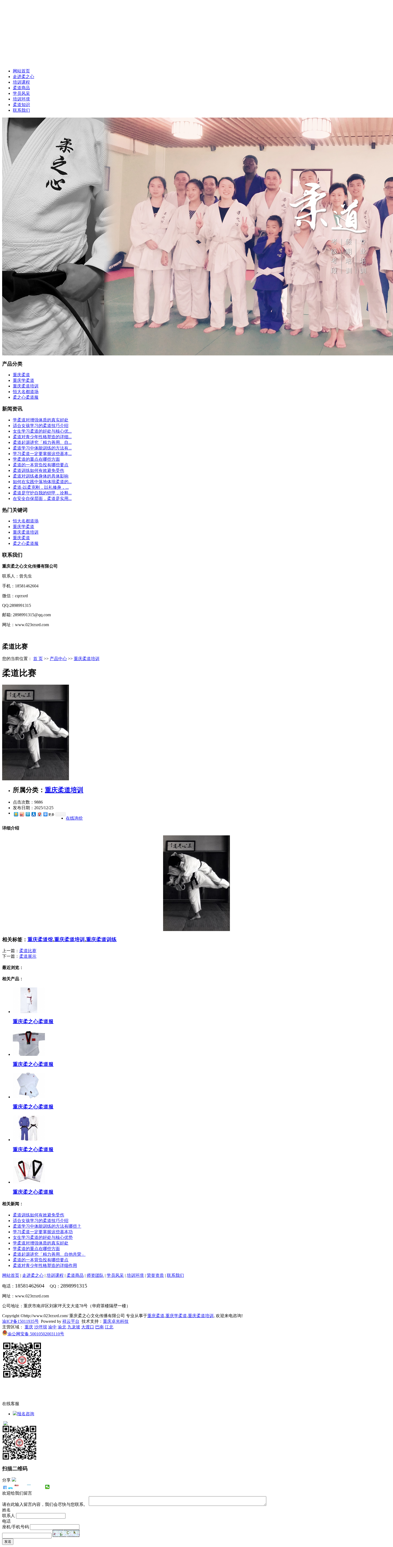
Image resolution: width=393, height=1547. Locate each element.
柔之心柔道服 (25, 397)
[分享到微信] (47, 1487)
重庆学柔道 (23, 380)
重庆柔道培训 (25, 386)
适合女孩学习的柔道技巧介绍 (40, 425)
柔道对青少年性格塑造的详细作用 (45, 1265)
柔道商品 (21, 88)
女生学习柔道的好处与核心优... (42, 431)
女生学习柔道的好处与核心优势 (43, 1237)
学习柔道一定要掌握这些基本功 (43, 1232)
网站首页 (21, 71)
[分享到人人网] (33, 814)
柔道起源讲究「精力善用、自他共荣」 (49, 1254)
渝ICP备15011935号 (20, 1321)
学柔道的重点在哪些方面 (36, 459)
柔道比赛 (27, 950)
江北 (109, 1327)
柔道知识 (21, 104)
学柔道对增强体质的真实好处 (40, 420)
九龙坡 (73, 1327)
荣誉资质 (155, 1275)
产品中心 (58, 658)
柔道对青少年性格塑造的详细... (42, 437)
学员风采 (21, 93)
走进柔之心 (23, 76)
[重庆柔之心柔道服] (29, 1011)
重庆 (29, 1327)
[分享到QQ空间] (16, 814)
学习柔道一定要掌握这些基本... (42, 453)
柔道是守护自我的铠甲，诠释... (42, 493)
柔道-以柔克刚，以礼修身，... (41, 487)
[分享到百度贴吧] (35, 1487)
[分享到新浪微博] (22, 814)
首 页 (38, 658)
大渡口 (87, 1327)
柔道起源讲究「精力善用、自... (42, 442)
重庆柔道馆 (40, 939)
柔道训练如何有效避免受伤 (38, 470)
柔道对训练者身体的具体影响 (40, 476)
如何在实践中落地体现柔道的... (42, 481)
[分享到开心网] (29, 1487)
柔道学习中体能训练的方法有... (42, 448)
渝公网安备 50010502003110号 (35, 1334)
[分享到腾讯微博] (27, 814)
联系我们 (21, 110)
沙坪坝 (40, 1327)
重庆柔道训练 (101, 939)
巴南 (99, 1327)
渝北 (62, 1327)
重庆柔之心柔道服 (33, 1021)
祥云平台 (70, 1321)
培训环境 (21, 99)
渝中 (52, 1327)
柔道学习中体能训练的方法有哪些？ (47, 1226)
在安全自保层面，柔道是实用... (42, 498)
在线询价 (74, 818)
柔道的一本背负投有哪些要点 (40, 465)
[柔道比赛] (35, 779)
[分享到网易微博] (39, 814)
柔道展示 (27, 956)
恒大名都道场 (25, 391)
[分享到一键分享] (10, 1487)
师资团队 (95, 1275)
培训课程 (21, 82)
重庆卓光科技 (116, 1321)
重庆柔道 (21, 375)
